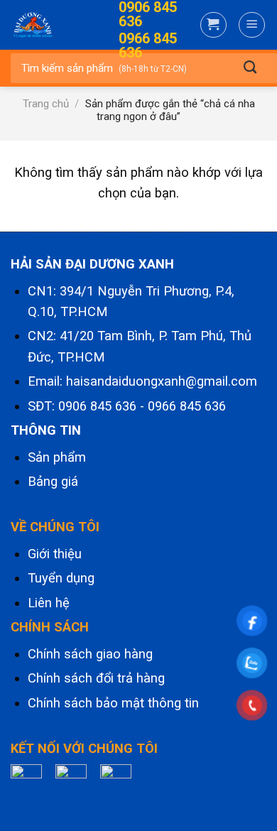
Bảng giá (53, 481)
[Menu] (252, 25)
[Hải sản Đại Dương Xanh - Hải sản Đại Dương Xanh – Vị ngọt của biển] (48, 25)
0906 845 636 (97, 405)
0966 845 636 (187, 405)
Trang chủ (46, 103)
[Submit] (250, 68)
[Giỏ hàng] (213, 25)
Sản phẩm (57, 457)
